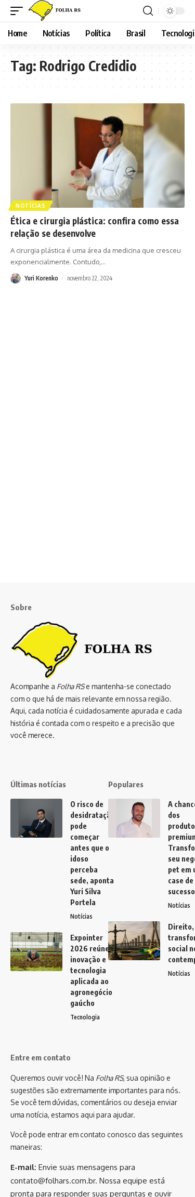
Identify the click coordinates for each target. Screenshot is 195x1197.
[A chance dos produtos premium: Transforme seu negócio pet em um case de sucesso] (134, 818)
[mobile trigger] (19, 11)
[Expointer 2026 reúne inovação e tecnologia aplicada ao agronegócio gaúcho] (36, 951)
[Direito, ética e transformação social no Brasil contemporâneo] (134, 940)
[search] (147, 11)
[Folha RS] (57, 11)
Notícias (31, 206)
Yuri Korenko (41, 278)
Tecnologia (85, 1017)
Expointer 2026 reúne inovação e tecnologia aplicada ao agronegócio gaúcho (91, 970)
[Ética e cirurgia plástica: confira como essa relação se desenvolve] (97, 155)
